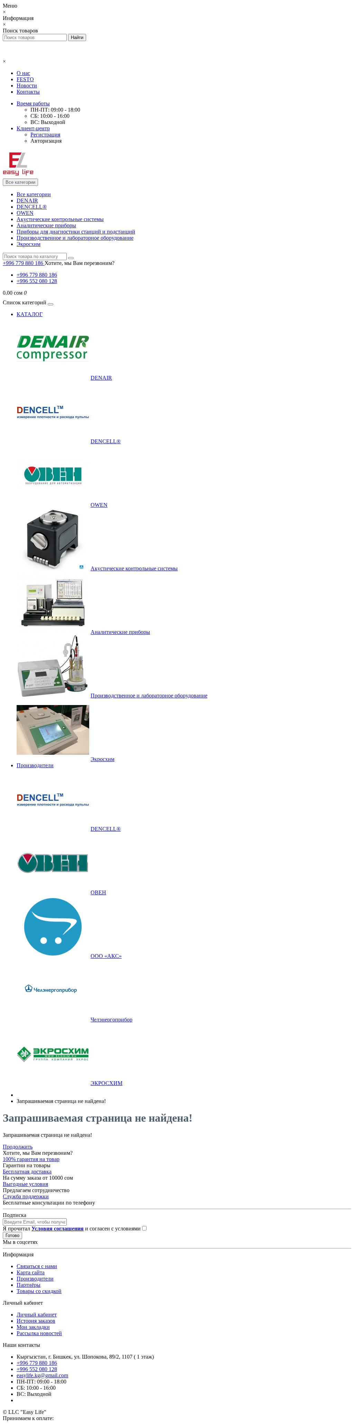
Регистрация (45, 134)
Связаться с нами (37, 1266)
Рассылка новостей (39, 1333)
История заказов (36, 1321)
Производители (35, 765)
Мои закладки (33, 1327)
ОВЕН (98, 892)
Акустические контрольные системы (60, 219)
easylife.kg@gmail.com (42, 1375)
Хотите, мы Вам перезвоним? (79, 263)
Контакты (28, 92)
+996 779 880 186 (37, 275)
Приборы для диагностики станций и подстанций (76, 232)
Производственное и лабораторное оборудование (75, 238)
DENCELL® (32, 207)
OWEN (25, 213)
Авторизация (46, 141)
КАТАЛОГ (30, 314)
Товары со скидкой (39, 1291)
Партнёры (28, 1285)
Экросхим (28, 244)
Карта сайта (31, 1272)
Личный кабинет (37, 1314)
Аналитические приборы (46, 225)
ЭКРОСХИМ (106, 1083)
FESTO (25, 79)
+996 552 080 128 (37, 281)
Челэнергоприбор (111, 1019)
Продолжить (17, 1147)
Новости (27, 85)
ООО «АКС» (106, 956)
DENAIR (27, 200)
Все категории (34, 194)
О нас (23, 73)
